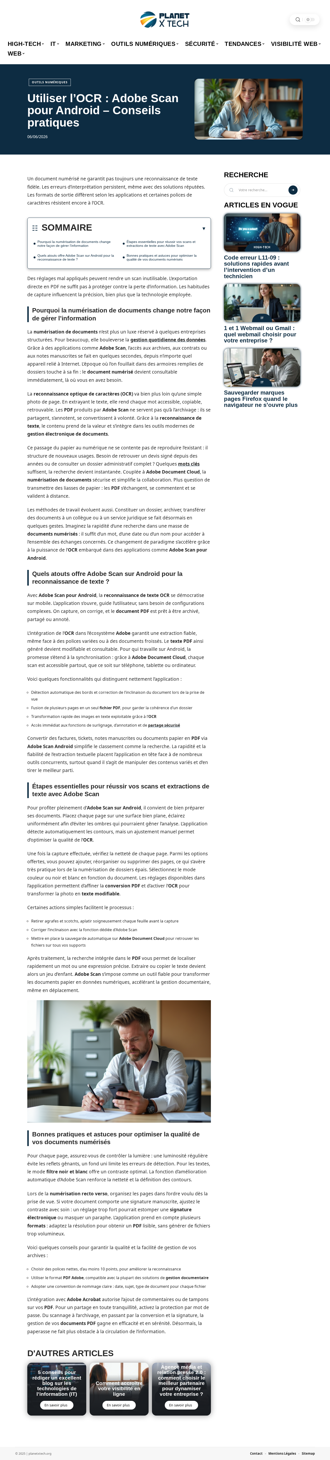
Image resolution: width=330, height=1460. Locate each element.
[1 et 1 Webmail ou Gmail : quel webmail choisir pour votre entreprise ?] (262, 303)
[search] (298, 19)
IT (262, 318)
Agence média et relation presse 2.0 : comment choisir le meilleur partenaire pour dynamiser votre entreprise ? (181, 1380)
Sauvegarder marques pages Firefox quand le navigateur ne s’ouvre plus (261, 398)
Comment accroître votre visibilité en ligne (119, 1388)
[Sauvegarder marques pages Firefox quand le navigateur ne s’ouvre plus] (262, 367)
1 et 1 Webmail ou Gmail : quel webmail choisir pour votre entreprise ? (260, 334)
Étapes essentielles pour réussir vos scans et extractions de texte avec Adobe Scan (161, 244)
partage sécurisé (164, 725)
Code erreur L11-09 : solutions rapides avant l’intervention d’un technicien (256, 266)
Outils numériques (50, 82)
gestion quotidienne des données (167, 340)
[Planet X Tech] (165, 19)
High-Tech (262, 247)
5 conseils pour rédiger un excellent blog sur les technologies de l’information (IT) (56, 1383)
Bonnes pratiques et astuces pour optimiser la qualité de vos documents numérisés (162, 257)
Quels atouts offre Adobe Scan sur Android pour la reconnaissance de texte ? (75, 257)
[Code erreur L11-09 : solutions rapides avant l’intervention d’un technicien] (262, 232)
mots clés (189, 464)
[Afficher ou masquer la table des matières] (149, 228)
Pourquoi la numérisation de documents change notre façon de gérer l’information (74, 244)
